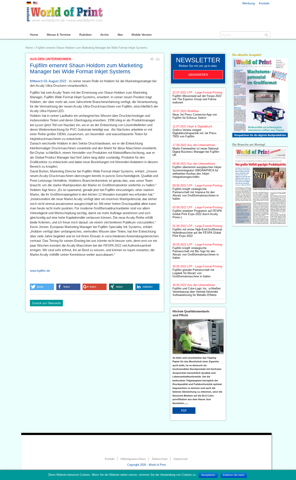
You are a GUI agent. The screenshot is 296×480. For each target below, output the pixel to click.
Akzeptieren (208, 475)
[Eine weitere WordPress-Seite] (64, 14)
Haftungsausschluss (133, 459)
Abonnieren (198, 74)
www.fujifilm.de (40, 270)
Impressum (181, 459)
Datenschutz (160, 459)
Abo (120, 34)
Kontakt (264, 3)
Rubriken (85, 34)
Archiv (104, 34)
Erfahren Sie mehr (233, 475)
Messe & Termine (59, 34)
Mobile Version (142, 34)
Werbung (248, 3)
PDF (184, 410)
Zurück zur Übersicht (46, 303)
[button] (42, 287)
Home (34, 34)
